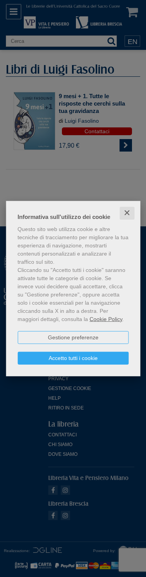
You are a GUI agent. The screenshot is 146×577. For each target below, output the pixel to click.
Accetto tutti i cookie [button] (73, 358)
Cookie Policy (106, 319)
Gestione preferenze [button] (73, 337)
